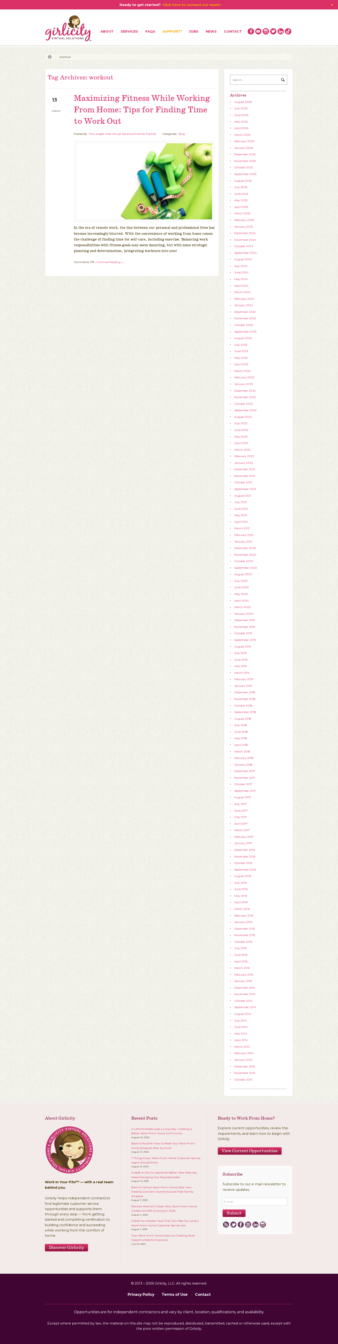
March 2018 (242, 751)
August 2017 (242, 797)
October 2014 (243, 1000)
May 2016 (240, 895)
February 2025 (244, 220)
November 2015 (244, 935)
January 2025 (243, 226)
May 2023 (241, 357)
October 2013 (243, 1079)
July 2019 (240, 653)
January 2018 (243, 764)
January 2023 (243, 384)
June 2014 (241, 1027)
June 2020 (241, 587)
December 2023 (245, 312)
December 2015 (244, 928)
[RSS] (226, 1225)
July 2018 (240, 725)
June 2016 (241, 889)
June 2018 (241, 731)
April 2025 (241, 207)
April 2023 (241, 364)
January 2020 (243, 613)
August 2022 (243, 417)
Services (129, 31)
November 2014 (244, 994)
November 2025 (245, 161)
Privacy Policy (141, 1294)
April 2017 (241, 823)
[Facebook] (240, 1225)
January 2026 (243, 148)
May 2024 (241, 279)
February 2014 (244, 1053)
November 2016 (244, 856)
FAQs (150, 31)
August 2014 (242, 1014)
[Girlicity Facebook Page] (251, 31)
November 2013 (244, 1073)
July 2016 (240, 882)
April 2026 (241, 128)
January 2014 (243, 1059)
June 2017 (241, 810)
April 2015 (240, 961)
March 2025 (242, 213)
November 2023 (245, 318)
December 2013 (244, 1066)
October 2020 (243, 561)
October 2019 (243, 633)
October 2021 (243, 482)
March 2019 (242, 672)
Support (171, 31)
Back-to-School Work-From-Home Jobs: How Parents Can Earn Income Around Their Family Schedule (162, 1192)
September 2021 (245, 489)
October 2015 (243, 941)
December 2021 (244, 469)
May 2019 (240, 666)
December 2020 (245, 548)
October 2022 (243, 403)
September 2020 (245, 567)
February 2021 (243, 535)
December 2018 (244, 692)
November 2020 (245, 554)
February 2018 (244, 758)
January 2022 (243, 462)
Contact (233, 31)
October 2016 (243, 863)
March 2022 (242, 449)
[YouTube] (248, 1225)
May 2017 (240, 817)
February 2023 (244, 377)
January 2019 (243, 686)
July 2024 (241, 266)
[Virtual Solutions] (68, 29)
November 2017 (244, 777)
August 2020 (243, 574)
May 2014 (240, 1033)
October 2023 (243, 325)
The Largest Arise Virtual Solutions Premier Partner (122, 134)
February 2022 (244, 456)
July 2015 (240, 948)
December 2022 (245, 390)
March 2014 (242, 1046)
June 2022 (241, 430)
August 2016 (242, 876)
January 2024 (243, 305)
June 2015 (240, 954)
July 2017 (240, 804)
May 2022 (241, 436)
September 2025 (245, 174)
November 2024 (245, 239)
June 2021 (241, 508)
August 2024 (243, 259)
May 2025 (240, 200)
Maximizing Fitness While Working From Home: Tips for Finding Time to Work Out (142, 110)
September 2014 (245, 1007)
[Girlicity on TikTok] (288, 31)
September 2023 (245, 331)
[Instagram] (262, 1225)
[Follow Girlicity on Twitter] (273, 31)
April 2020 (241, 600)
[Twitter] (233, 1225)
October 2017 (243, 784)
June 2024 (241, 272)
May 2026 (241, 121)
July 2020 (241, 581)
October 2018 (243, 705)
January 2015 (243, 981)
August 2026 (243, 102)
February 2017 (243, 836)
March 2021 (242, 528)
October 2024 (243, 246)
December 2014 (244, 987)
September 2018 (245, 712)
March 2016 (242, 909)
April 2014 (241, 1040)
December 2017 (244, 771)
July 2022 (240, 423)
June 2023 (241, 351)
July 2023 (240, 344)
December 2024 (245, 233)
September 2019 (245, 640)
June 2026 (241, 115)
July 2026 (240, 108)
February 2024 (244, 298)
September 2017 (245, 790)
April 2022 (241, 443)
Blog (182, 134)
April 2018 (241, 745)
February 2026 (244, 141)
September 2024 (245, 253)
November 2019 (244, 626)
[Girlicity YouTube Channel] (258, 31)
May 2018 (240, 738)
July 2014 (240, 1020)
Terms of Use (175, 1294)
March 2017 (242, 830)
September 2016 (245, 869)
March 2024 (242, 292)
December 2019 (244, 620)
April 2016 (241, 902)
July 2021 (240, 502)
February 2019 (243, 679)
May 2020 (241, 594)
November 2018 (244, 699)
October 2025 (243, 167)
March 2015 (241, 968)
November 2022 (245, 397)
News (211, 31)
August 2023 (243, 338)
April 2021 (241, 521)
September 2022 (245, 410)
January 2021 (243, 541)
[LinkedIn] (255, 1225)
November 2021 (244, 476)
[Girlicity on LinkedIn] (281, 31)
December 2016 (244, 850)
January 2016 (243, 922)
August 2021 (242, 495)
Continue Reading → (110, 262)
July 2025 (240, 187)
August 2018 (242, 718)
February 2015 (243, 974)
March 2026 (242, 134)
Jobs (193, 31)
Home (48, 57)
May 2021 (240, 515)
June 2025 (241, 193)
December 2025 (244, 154)
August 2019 (242, 646)
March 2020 (242, 607)
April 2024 (241, 285)
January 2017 (243, 843)
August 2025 (243, 180)
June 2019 (241, 659)
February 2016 (243, 915)
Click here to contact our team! (191, 5)
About (107, 31)
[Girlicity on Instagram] (266, 31)
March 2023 (242, 371)
